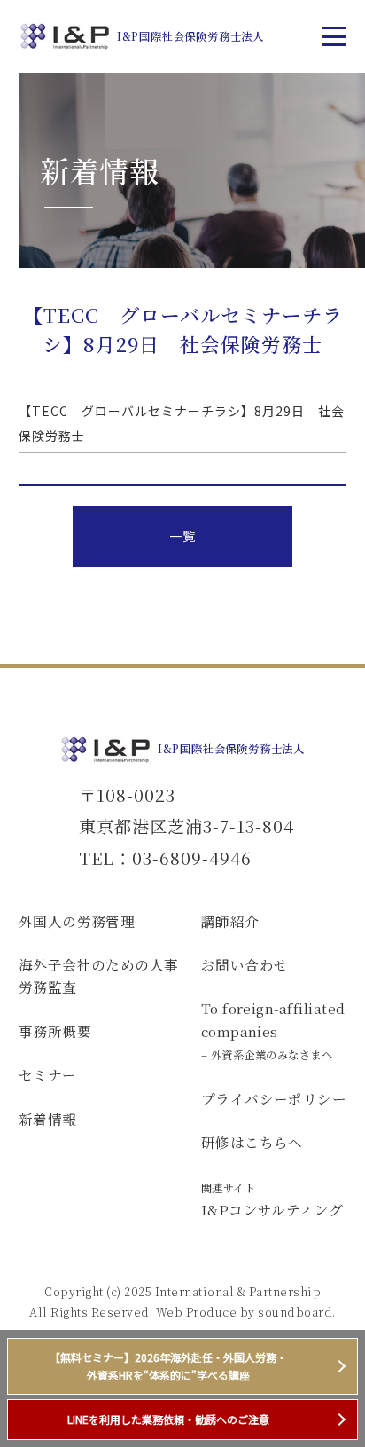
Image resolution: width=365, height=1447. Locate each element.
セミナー (48, 1074)
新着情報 (48, 1119)
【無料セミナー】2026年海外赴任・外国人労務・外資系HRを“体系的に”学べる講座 (168, 1365)
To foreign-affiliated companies (273, 1030)
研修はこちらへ (252, 1142)
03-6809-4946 (192, 857)
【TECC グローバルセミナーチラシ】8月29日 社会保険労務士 (182, 423)
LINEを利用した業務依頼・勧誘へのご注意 (168, 1419)
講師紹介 (230, 921)
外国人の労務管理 (77, 921)
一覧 (182, 536)
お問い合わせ (245, 964)
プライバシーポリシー (274, 1098)
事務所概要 (55, 1031)
